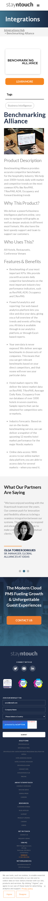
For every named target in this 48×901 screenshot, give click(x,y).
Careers (24, 797)
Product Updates (24, 818)
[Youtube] (24, 668)
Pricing (23, 776)
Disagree (22, 894)
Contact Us (24, 835)
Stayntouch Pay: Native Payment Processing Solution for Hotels (23, 753)
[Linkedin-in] (32, 668)
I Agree (9, 894)
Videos (23, 825)
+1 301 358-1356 (24, 857)
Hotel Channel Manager (24, 761)
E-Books (24, 821)
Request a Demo (24, 838)
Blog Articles (24, 810)
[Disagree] (44, 886)
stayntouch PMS (23, 748)
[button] (20, 571)
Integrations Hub (14, 30)
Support (24, 814)
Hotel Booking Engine (24, 758)
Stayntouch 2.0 (23, 744)
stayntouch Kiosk (23, 765)
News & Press (23, 793)
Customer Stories (23, 806)
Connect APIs (23, 769)
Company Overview (24, 786)
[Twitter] (15, 668)
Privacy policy (27, 889)
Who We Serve (24, 790)
